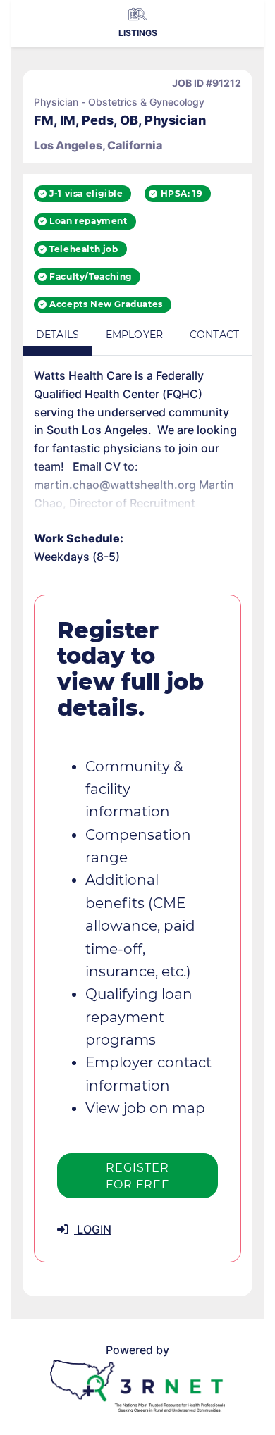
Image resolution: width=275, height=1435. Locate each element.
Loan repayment (88, 221)
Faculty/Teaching (90, 276)
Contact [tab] (214, 334)
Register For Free (138, 1176)
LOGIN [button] (92, 1229)
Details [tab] (57, 334)
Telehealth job (83, 249)
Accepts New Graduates (106, 304)
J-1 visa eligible (86, 193)
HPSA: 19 (182, 193)
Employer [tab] (134, 334)
